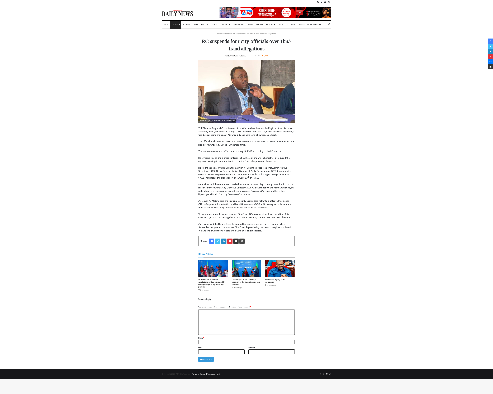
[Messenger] (490, 61)
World (195, 24)
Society (214, 24)
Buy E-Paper (291, 24)
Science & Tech (238, 24)
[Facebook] (211, 241)
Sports (280, 24)
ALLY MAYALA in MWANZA (236, 56)
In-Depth (259, 24)
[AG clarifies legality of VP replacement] (280, 268)
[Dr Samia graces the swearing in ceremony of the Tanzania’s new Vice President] (246, 268)
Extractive (269, 24)
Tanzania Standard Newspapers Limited (207, 374)
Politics (204, 24)
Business (225, 24)
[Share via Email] (236, 241)
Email (200, 347)
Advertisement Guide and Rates (310, 24)
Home (166, 24)
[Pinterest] (230, 241)
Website (251, 347)
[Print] (242, 241)
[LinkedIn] (223, 241)
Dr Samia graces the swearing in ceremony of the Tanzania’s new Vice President (246, 282)
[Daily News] (177, 13)
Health (250, 24)
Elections (186, 24)
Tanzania (175, 24)
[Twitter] (217, 241)
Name (201, 338)
